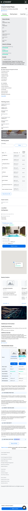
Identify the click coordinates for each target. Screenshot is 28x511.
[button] (12, 145)
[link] (10, 283)
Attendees (3, 143)
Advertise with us (4, 483)
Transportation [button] (5, 297)
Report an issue (4, 447)
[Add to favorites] (26, 9)
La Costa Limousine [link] (8, 288)
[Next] (26, 14)
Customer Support (4, 472)
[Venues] (25, 2)
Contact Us (3, 471)
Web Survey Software (5, 464)
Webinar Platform (4, 466)
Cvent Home (3, 469)
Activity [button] (23, 297)
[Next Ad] (26, 235)
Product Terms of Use (5, 479)
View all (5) (3, 96)
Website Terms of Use (5, 481)
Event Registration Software (6, 459)
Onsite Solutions (4, 454)
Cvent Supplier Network (5, 452)
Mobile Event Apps (4, 460)
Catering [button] (23, 298)
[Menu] (1, 2)
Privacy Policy (3, 477)
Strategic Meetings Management (7, 462)
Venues (3, 4)
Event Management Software (6, 457)
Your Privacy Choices (5, 474)
